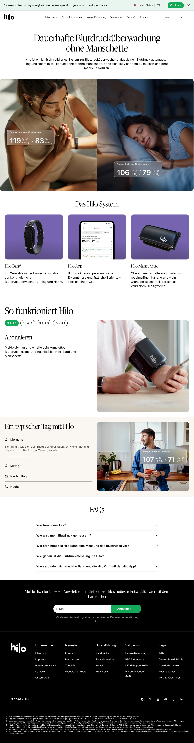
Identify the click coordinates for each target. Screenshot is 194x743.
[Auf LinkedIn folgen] (181, 699)
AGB (161, 653)
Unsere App (42, 677)
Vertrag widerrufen (170, 677)
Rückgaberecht (167, 671)
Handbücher (103, 653)
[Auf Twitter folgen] (150, 699)
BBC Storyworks (134, 659)
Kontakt (144, 17)
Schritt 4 (60, 323)
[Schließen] (188, 5)
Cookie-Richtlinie (169, 665)
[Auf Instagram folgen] (157, 699)
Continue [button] (175, 5)
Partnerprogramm (45, 665)
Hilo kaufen (51, 17)
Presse (69, 653)
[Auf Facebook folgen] (142, 699)
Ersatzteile (102, 671)
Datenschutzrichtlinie (171, 659)
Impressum (41, 659)
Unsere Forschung (95, 17)
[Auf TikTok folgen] (173, 699)
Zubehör (131, 17)
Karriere (40, 671)
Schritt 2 (27, 323)
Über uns (40, 653)
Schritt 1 (11, 323)
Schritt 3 (44, 323)
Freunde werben (105, 659)
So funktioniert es (72, 17)
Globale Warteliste (75, 671)
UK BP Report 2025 (136, 665)
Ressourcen (116, 17)
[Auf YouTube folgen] (165, 699)
